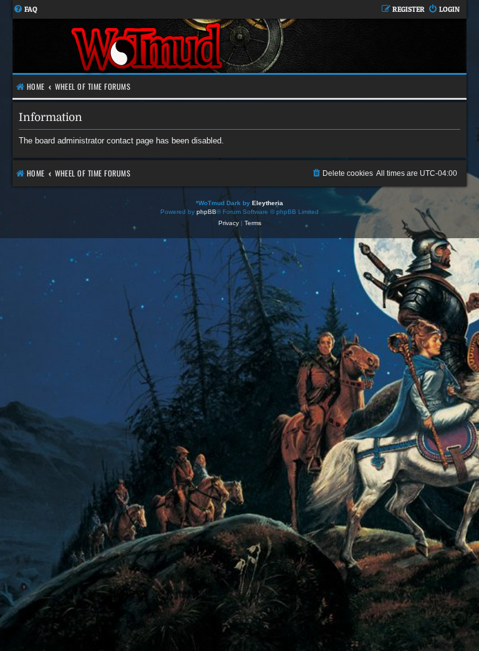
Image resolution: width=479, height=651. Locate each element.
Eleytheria (267, 203)
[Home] (148, 46)
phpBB (206, 211)
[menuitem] (25, 9)
